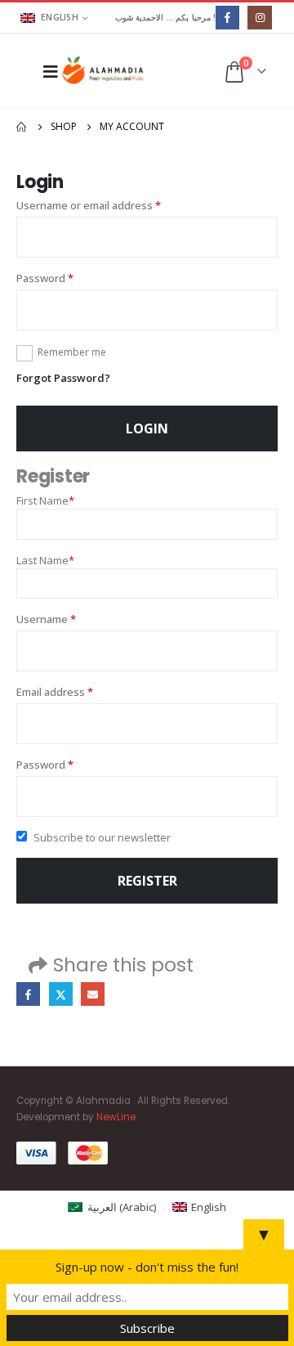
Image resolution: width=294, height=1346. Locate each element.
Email (93, 994)
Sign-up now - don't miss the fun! (147, 1267)
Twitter (61, 994)
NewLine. (116, 1117)
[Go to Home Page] (22, 127)
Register (147, 881)
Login (147, 428)
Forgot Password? (63, 377)
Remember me (72, 352)
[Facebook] (227, 17)
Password (67, 277)
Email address (77, 691)
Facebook (28, 994)
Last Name (45, 560)
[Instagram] (259, 17)
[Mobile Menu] (45, 71)
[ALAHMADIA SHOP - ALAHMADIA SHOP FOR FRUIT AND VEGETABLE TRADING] (103, 71)
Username (68, 618)
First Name (45, 500)
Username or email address (111, 205)
